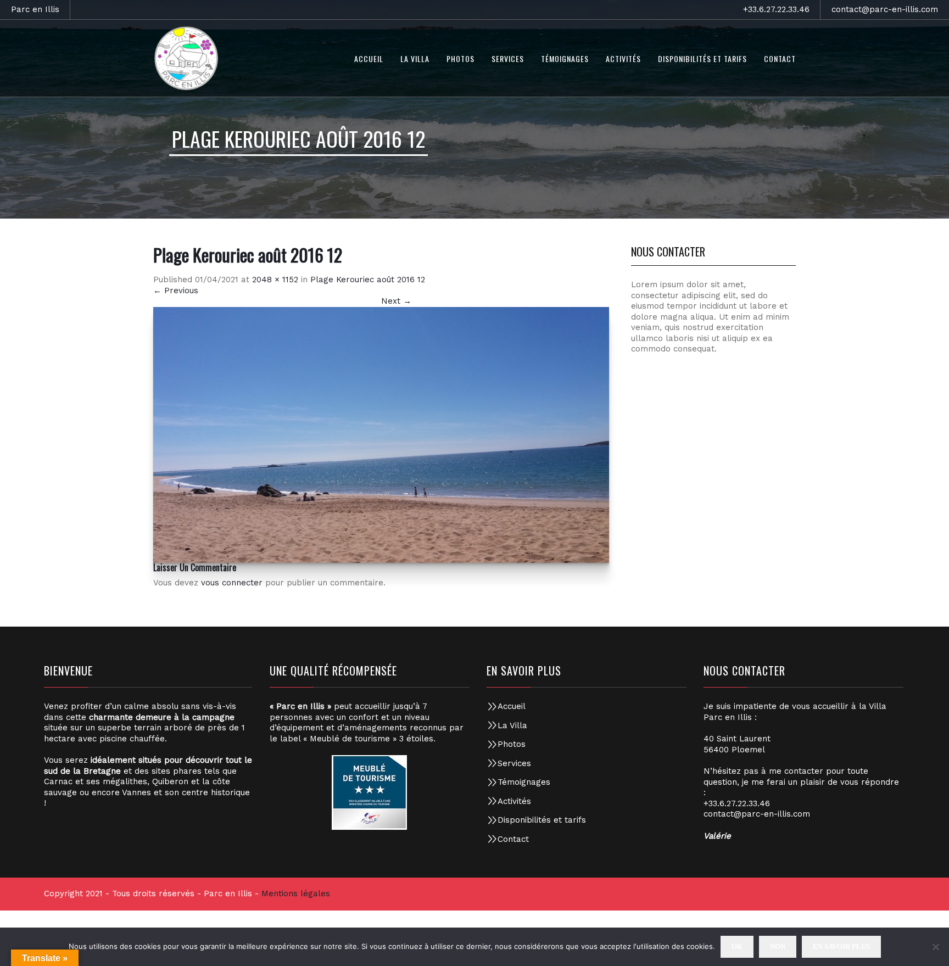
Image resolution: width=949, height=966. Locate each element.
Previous (175, 290)
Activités (514, 801)
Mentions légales (295, 893)
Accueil (512, 706)
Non (777, 946)
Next (396, 301)
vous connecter (232, 583)
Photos (512, 744)
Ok (737, 946)
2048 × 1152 (275, 279)
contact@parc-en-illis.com (884, 9)
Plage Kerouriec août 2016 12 (367, 279)
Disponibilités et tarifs (542, 820)
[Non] (935, 946)
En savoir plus (841, 946)
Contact (513, 839)
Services (514, 763)
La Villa (512, 725)
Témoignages (524, 782)
